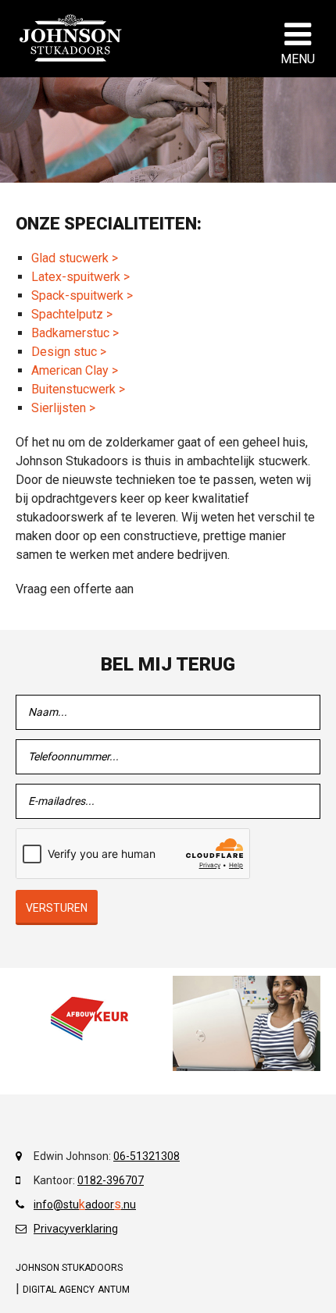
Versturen (57, 908)
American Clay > (74, 370)
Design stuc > (68, 351)
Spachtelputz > (72, 314)
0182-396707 (110, 1180)
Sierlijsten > (63, 407)
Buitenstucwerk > (78, 389)
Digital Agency (59, 1289)
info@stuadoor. (78, 1204)
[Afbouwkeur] (89, 1019)
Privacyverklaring (76, 1228)
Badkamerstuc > (75, 333)
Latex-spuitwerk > (80, 276)
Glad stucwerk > (74, 258)
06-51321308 (146, 1156)
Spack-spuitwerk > (82, 295)
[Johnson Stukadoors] (71, 38)
